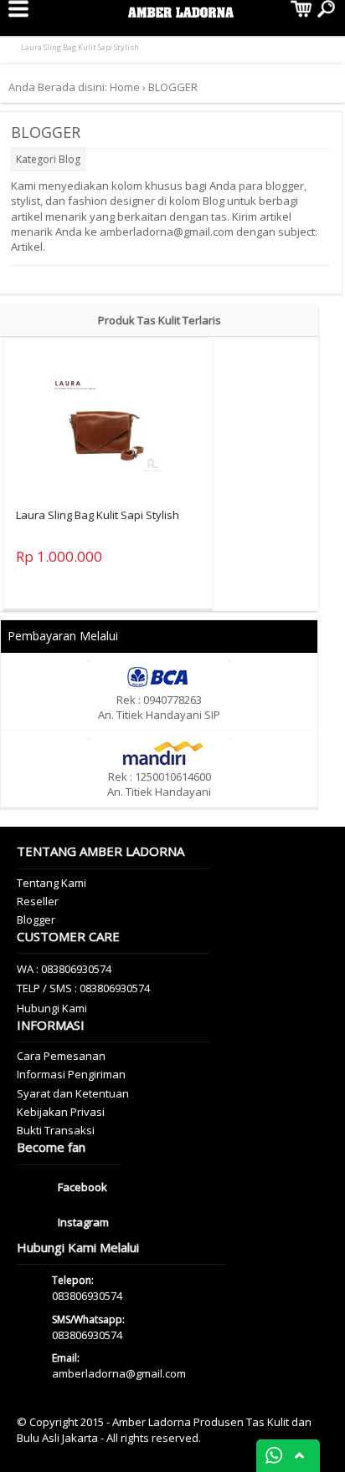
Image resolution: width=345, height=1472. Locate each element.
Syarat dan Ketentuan (73, 1093)
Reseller (38, 901)
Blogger (36, 919)
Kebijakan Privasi (61, 1111)
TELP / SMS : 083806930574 (83, 988)
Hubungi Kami (52, 1008)
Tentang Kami (51, 882)
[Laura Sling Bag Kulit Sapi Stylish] (108, 419)
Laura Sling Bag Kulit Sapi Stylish (80, 47)
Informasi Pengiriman (71, 1074)
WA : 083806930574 (64, 968)
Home (125, 86)
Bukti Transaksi (56, 1130)
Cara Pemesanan (61, 1055)
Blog (69, 159)
